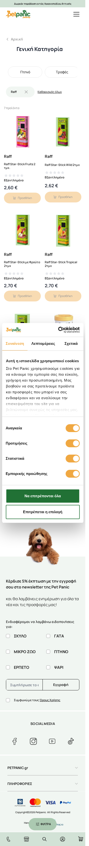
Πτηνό (61, 651)
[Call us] (8, 839)
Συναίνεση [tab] (15, 343)
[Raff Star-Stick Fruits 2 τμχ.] (22, 132)
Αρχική (17, 39)
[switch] (73, 443)
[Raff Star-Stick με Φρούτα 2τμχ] (22, 230)
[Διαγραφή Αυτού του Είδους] (26, 91)
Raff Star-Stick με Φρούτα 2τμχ (22, 264)
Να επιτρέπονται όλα (42, 496)
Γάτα (59, 636)
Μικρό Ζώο (25, 651)
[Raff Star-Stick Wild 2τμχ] (63, 132)
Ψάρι (58, 667)
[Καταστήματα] (26, 839)
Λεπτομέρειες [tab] (43, 343)
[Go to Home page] (18, 14)
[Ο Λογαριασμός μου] (62, 839)
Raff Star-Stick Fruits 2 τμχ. (19, 166)
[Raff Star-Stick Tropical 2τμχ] (63, 230)
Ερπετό (21, 667)
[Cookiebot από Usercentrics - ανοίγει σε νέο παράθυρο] (60, 330)
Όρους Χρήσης (50, 700)
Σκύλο (20, 636)
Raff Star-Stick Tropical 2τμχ (61, 264)
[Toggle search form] (44, 839)
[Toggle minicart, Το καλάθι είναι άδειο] (80, 838)
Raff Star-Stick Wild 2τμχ (62, 165)
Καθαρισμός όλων (50, 92)
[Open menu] (76, 14)
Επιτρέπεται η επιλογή (42, 512)
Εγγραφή (60, 684)
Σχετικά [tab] (71, 343)
